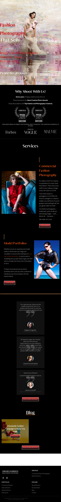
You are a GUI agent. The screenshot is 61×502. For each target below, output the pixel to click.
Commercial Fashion (7, 485)
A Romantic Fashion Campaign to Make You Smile (15, 429)
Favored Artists (36, 487)
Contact (34, 492)
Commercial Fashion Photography (41, 473)
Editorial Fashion (6, 487)
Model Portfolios (36, 476)
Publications (5, 492)
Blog (33, 490)
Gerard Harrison (36, 485)
